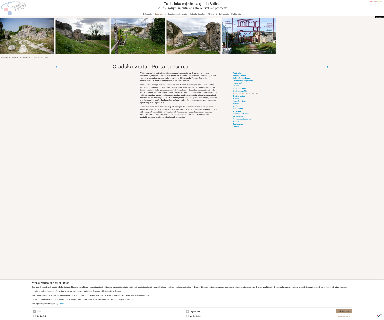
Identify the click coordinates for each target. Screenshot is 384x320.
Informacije (224, 14)
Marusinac (237, 111)
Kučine (236, 103)
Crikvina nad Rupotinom (243, 81)
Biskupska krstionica (241, 78)
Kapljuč (236, 98)
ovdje (62, 303)
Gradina (236, 86)
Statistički (41, 316)
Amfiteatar (237, 73)
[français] (381, 1)
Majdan (236, 106)
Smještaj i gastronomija (177, 14)
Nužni (39, 311)
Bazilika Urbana (239, 75)
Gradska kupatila (240, 91)
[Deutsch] (375, 1)
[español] (379, 1)
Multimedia (236, 14)
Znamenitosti (160, 14)
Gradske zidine (239, 96)
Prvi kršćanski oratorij (242, 119)
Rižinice (236, 121)
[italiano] (377, 1)
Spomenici (25, 57)
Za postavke (195, 311)
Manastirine (238, 109)
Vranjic (236, 126)
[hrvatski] (371, 1)
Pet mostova (238, 116)
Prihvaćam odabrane (344, 316)
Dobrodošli (147, 14)
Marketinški (195, 316)
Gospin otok (237, 83)
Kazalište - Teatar (240, 101)
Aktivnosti (212, 14)
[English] (373, 1)
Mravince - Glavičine (241, 114)
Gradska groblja (239, 88)
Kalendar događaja (197, 14)
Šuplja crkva (238, 124)
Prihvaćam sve (344, 311)
